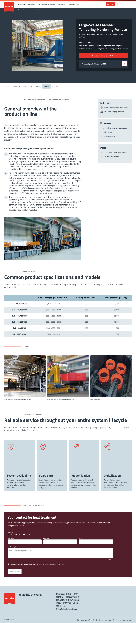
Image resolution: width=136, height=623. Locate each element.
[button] (26, 4)
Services (46, 86)
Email (80, 538)
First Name (11, 538)
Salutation (10, 532)
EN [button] (126, 4)
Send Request (14, 571)
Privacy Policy (61, 564)
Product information (13, 86)
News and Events (74, 4)
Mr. (19, 534)
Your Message (11, 547)
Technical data (28, 86)
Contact (55, 86)
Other (28, 534)
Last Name (46, 538)
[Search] (120, 4)
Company (61, 4)
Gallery (38, 86)
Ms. (12, 534)
